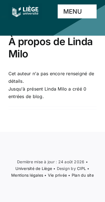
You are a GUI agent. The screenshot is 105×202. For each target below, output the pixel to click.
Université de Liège (33, 168)
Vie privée (57, 175)
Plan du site (83, 175)
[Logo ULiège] (25, 5)
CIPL (81, 168)
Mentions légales (27, 175)
